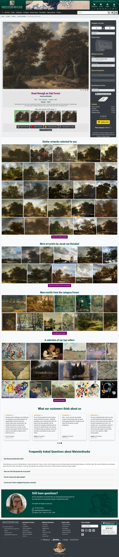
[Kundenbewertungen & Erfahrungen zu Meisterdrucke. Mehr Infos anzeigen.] (109, 528)
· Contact (24, 524)
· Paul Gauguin (65, 528)
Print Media (42, 12)
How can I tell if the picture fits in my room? (17, 471)
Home (2, 16)
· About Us (24, 536)
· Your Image (45, 524)
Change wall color (52, 126)
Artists (13, 12)
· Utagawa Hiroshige (66, 532)
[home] (2, 12)
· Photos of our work (46, 532)
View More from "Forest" (59, 333)
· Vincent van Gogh (66, 524)
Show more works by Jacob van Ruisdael (59, 285)
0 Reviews (49, 130)
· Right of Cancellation (27, 532)
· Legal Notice (25, 526)
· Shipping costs (45, 528)
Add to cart (104, 122)
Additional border (95, 31)
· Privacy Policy (25, 530)
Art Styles (26, 12)
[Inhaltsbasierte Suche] (112, 12)
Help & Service (51, 12)
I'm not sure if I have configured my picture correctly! (20, 483)
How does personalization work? (14, 459)
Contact (58, 12)
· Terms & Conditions (26, 528)
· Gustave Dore (65, 534)
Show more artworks (59, 400)
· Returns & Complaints (27, 534)
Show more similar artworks (59, 237)
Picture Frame (34, 12)
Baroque (14, 16)
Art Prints (7, 12)
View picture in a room (67, 126)
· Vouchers (44, 534)
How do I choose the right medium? (14, 477)
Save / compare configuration (103, 94)
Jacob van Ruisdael (21, 16)
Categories (19, 12)
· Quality (43, 530)
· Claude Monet (65, 526)
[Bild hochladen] (116, 12)
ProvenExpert (14, 436)
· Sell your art (45, 526)
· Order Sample (45, 536)
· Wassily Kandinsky (66, 530)
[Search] (109, 12)
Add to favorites (37, 126)
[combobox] (103, 33)
